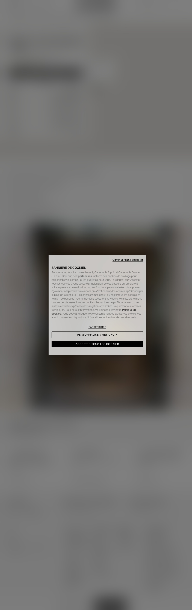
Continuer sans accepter (127, 259)
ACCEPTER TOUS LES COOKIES (97, 344)
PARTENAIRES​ (97, 327)
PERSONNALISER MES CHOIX (97, 335)
